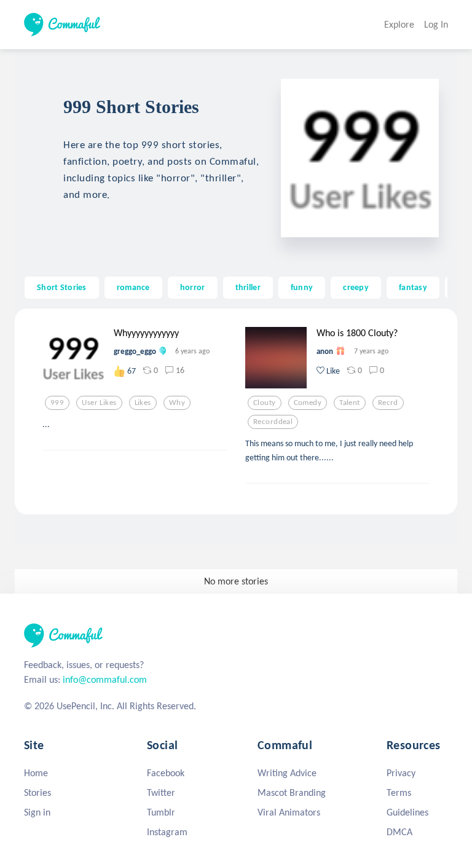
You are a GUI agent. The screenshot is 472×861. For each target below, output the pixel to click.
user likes (99, 402)
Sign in (37, 812)
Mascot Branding (292, 792)
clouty (264, 402)
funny (302, 287)
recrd (388, 402)
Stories (37, 792)
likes (143, 402)
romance (133, 287)
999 (57, 402)
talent (349, 402)
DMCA (399, 832)
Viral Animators (289, 812)
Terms (399, 792)
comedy (308, 402)
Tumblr (161, 812)
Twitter (161, 792)
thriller (248, 287)
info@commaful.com (105, 679)
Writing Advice (287, 773)
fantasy (413, 287)
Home (36, 773)
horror (192, 287)
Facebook (165, 773)
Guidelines (407, 812)
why (177, 402)
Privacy (401, 773)
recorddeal (273, 421)
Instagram (167, 832)
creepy (356, 287)
